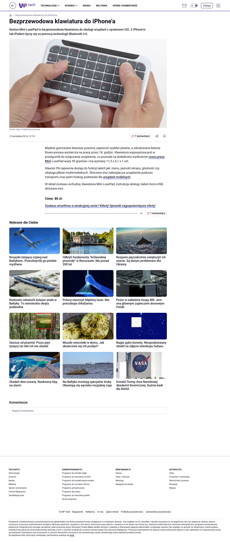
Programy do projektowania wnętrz (78, 480)
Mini (48, 161)
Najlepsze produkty (124, 484)
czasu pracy (157, 156)
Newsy (119, 473)
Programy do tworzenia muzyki (76, 477)
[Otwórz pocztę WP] (184, 5)
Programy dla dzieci (71, 492)
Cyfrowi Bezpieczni (17, 492)
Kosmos (70, 5)
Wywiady (173, 484)
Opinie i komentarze (125, 5)
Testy (171, 473)
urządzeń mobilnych (116, 177)
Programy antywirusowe (73, 488)
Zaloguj (207, 5)
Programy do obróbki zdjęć (74, 473)
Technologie (49, 5)
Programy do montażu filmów (76, 484)
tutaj (72, 535)
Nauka (87, 5)
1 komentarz (142, 136)
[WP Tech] (30, 5)
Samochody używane (179, 480)
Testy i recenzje (122, 477)
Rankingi (120, 480)
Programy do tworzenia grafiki (76, 495)
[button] (194, 6)
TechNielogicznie (16, 495)
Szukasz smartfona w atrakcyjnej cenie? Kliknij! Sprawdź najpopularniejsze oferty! (100, 205)
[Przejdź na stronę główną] (12, 8)
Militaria (101, 5)
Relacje (172, 488)
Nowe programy (69, 499)
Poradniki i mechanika (179, 477)
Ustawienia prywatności (158, 511)
